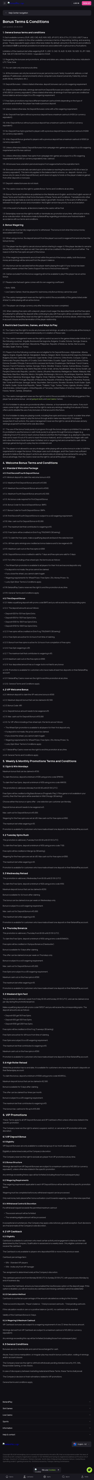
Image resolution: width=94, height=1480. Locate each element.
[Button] (5, 3)
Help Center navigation (18, 13)
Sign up (86, 3)
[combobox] (81, 1444)
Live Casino (51, 399)
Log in (76, 3)
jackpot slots (37, 399)
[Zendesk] (89, 1470)
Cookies (52, 1470)
